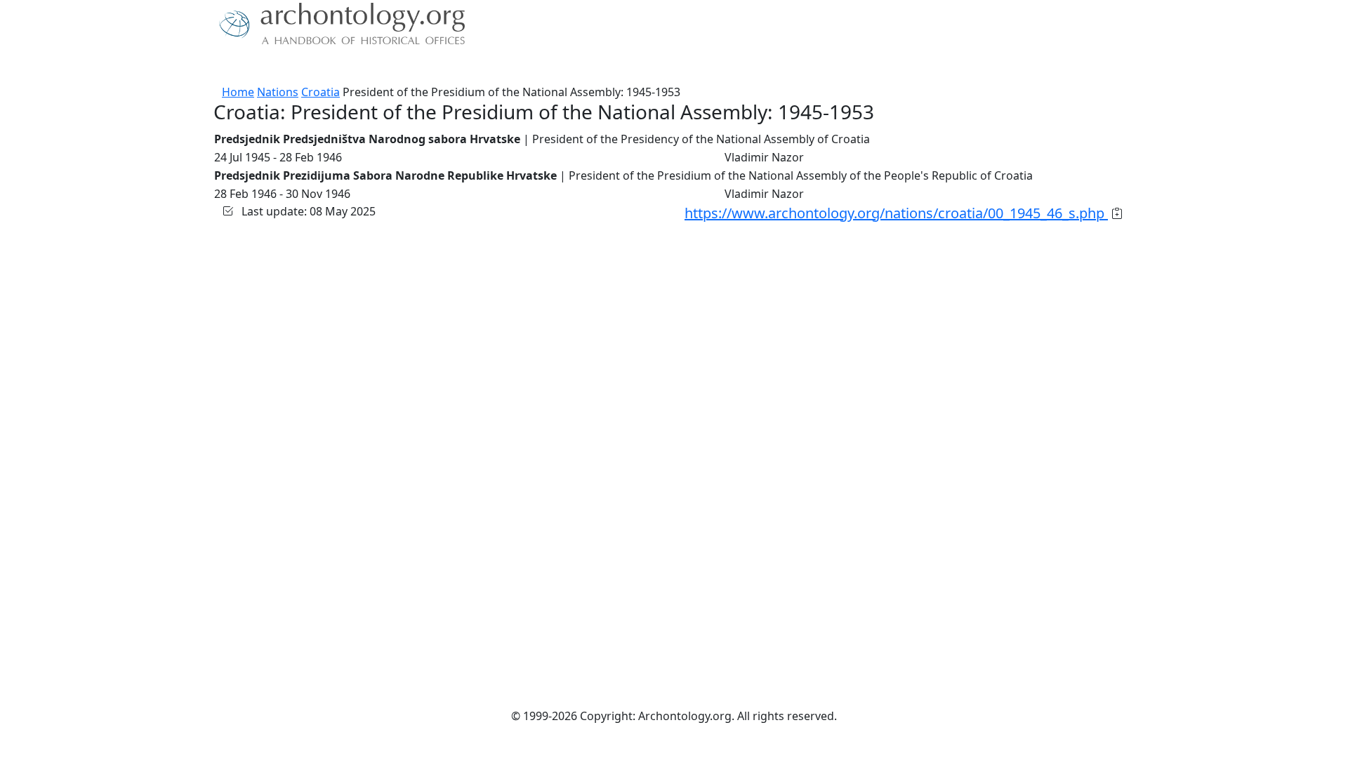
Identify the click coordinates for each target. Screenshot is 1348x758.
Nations (277, 92)
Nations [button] (308, 66)
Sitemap (500, 66)
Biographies (435, 66)
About (260, 66)
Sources (370, 66)
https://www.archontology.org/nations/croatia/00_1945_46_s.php (896, 213)
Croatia (320, 92)
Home (238, 92)
